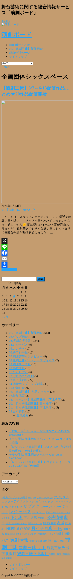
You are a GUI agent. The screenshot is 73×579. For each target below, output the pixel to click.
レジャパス (20, 511)
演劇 (59, 534)
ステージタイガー (51, 506)
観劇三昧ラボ (32, 547)
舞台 (45, 541)
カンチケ (9, 506)
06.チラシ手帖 (18, 352)
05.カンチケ (17, 348)
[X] (36, 241)
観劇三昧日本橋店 (59, 554)
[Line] (36, 247)
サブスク (31, 506)
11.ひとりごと (18, 372)
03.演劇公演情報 (20, 340)
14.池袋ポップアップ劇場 (26, 384)
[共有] (36, 265)
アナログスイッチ (39, 501)
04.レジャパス (18, 344)
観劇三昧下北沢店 (33, 554)
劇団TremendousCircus (16, 523)
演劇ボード (16, 34)
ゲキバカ (18, 507)
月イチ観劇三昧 (46, 528)
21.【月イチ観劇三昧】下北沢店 (30, 407)
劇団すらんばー (35, 523)
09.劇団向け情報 (20, 364)
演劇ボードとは (19, 44)
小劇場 (10, 528)
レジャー (38, 512)
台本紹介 (22, 415)
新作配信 (23, 529)
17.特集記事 (17, 395)
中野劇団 (42, 518)
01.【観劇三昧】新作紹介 (26, 48)
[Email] (36, 259)
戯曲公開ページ (19, 52)
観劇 (62, 540)
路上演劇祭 (6, 558)
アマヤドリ (57, 501)
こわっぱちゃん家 (45, 498)
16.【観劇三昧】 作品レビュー (29, 391)
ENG (30, 497)
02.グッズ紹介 (18, 336)
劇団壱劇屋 (49, 523)
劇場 (60, 523)
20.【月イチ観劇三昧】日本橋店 (30, 403)
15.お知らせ (17, 387)
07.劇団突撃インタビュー (26, 356)
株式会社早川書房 (13, 534)
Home (5, 66)
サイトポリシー (19, 564)
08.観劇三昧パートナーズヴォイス (32, 360)
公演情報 (55, 517)
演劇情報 (19, 540)
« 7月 (4, 317)
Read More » (9, 269)
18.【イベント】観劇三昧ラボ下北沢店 (35, 399)
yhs (34, 497)
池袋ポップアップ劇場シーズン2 (38, 534)
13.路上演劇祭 (18, 380)
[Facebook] (36, 253)
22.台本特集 (17, 411)
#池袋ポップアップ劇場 (14, 497)
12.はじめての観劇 (21, 376)
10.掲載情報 (17, 368)
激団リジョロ (36, 541)
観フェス (53, 540)
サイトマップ (18, 56)
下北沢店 (30, 517)
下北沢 (16, 517)
